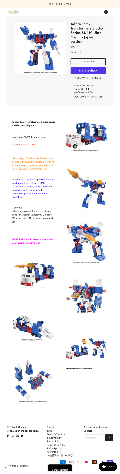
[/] (13, 12)
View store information (88, 97)
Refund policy (54, 448)
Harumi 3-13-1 (81, 89)
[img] (8, 436)
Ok (109, 438)
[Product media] (33, 275)
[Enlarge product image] (40, 48)
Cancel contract (60, 470)
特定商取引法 (54, 452)
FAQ (49, 430)
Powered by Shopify (17, 465)
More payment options (88, 78)
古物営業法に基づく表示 (60, 455)
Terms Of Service (56, 434)
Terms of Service (56, 444)
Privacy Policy (54, 437)
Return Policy (54, 441)
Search (50, 427)
